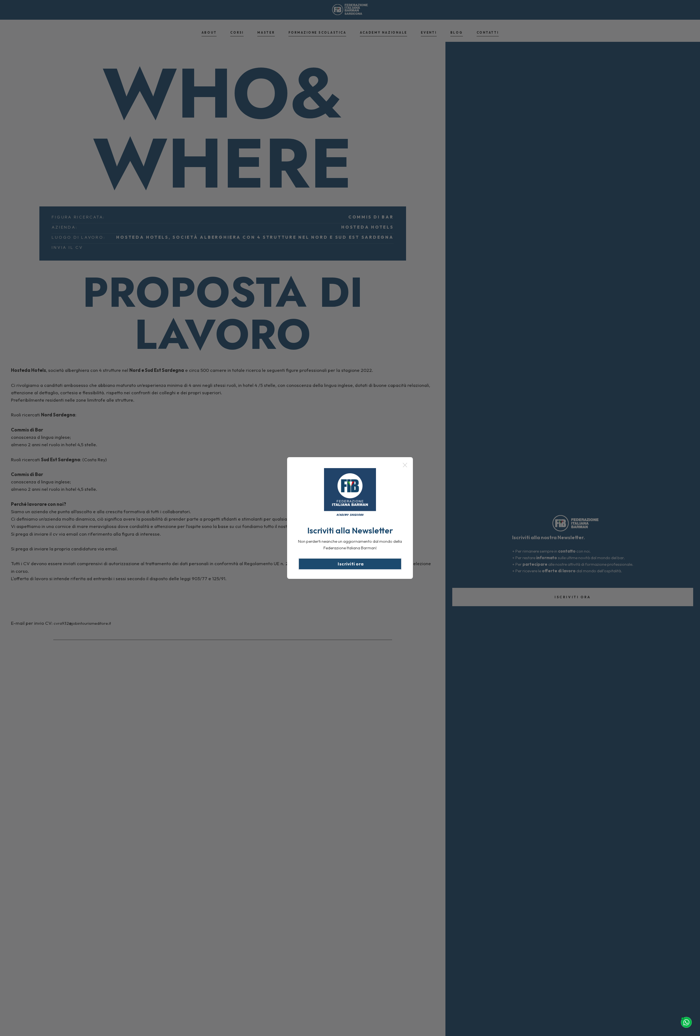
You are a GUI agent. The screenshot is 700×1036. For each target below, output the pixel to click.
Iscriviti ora (351, 564)
